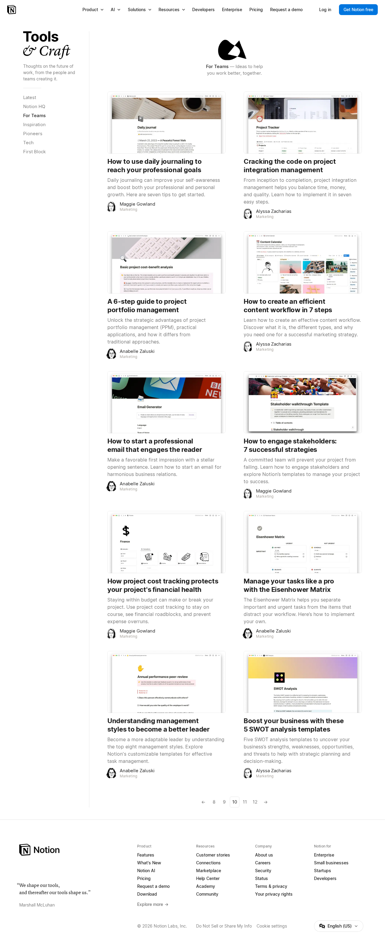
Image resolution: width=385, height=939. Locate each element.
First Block (34, 151)
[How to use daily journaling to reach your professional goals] (166, 123)
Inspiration (34, 124)
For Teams (34, 115)
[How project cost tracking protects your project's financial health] (166, 542)
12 (255, 802)
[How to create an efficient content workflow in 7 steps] (303, 262)
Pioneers (32, 133)
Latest (29, 97)
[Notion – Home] (12, 10)
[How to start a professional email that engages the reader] (166, 402)
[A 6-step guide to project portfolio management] (166, 262)
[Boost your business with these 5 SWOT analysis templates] (303, 682)
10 (234, 802)
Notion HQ (34, 106)
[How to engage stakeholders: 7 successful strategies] (303, 402)
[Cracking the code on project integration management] (303, 123)
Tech (28, 142)
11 (245, 802)
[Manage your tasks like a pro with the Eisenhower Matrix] (303, 542)
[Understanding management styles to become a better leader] (166, 682)
